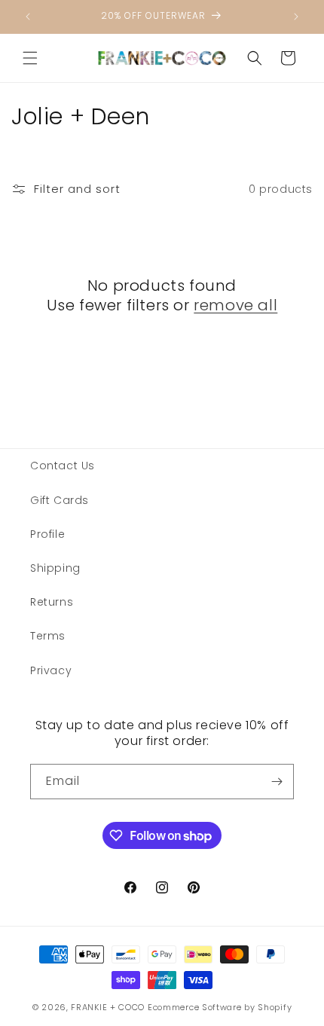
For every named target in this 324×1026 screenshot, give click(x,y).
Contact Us (62, 465)
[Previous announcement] (27, 16)
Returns (51, 601)
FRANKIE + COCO (108, 1007)
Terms (48, 635)
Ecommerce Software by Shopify (220, 1007)
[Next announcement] (296, 16)
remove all (235, 305)
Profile (47, 534)
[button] (30, 58)
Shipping (55, 568)
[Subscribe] (276, 781)
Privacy (51, 670)
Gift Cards (59, 500)
